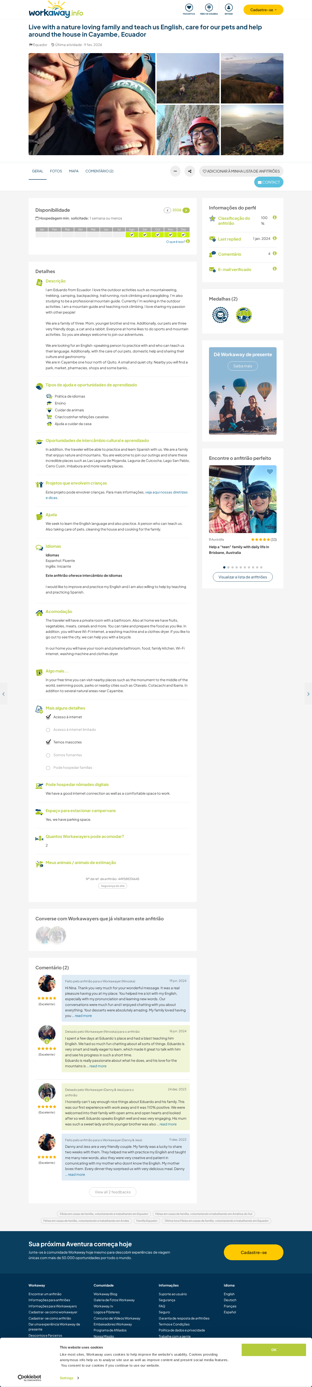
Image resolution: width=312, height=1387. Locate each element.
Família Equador (146, 1220)
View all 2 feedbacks (113, 1191)
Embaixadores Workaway (113, 1324)
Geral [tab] (37, 171)
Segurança (167, 1300)
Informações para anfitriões (49, 1300)
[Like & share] (190, 171)
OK (274, 1350)
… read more (82, 1015)
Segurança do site (112, 886)
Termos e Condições (174, 1324)
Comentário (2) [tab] (99, 171)
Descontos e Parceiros (45, 1335)
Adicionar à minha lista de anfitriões (243, 171)
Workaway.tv (103, 1306)
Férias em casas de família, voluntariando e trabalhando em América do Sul (203, 1214)
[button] (224, 567)
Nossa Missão (104, 1336)
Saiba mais (242, 365)
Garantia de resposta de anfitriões (184, 1318)
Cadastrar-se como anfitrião (50, 1318)
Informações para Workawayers (53, 1306)
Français (230, 1306)
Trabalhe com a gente (175, 1336)
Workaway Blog (105, 1294)
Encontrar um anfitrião (45, 1294)
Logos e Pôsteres (107, 1312)
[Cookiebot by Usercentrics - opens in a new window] (30, 1378)
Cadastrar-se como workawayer (53, 1312)
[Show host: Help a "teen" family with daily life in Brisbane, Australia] (243, 499)
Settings (66, 1378)
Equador (40, 44)
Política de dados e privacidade (182, 1330)
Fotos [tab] (56, 171)
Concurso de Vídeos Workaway (117, 1318)
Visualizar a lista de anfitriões (243, 576)
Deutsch (230, 1300)
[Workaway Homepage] (56, 8)
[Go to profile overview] (112, 935)
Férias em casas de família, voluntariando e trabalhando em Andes (86, 1220)
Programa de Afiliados (110, 1330)
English (229, 1294)
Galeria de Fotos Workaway (114, 1300)
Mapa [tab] (74, 171)
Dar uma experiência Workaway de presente (54, 1326)
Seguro (164, 1312)
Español (230, 1312)
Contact (271, 182)
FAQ (162, 1306)
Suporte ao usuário (173, 1294)
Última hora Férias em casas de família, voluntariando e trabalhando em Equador (217, 1220)
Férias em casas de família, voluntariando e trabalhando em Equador (104, 1214)
